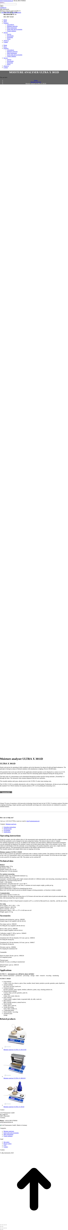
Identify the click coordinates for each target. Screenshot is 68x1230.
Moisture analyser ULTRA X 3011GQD (15, 1049)
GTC (5, 1145)
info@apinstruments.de (6, 1)
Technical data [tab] (8, 828)
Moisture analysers (11, 824)
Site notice (6, 1142)
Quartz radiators (8, 1136)
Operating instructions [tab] (10, 827)
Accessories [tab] (7, 830)
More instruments (8, 1134)
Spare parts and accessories (11, 1133)
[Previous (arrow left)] (0, 1226)
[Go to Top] (34, 1223)
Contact (6, 1147)
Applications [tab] (7, 832)
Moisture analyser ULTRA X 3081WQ (15, 1078)
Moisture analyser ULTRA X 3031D (14, 1107)
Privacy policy (8, 1143)
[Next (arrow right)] (2, 1226)
